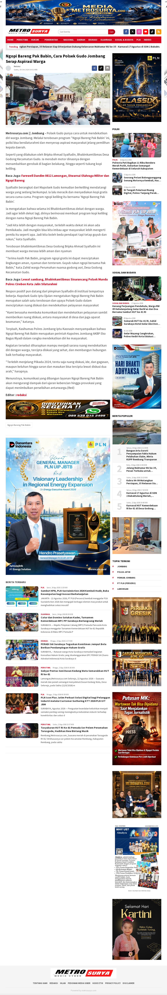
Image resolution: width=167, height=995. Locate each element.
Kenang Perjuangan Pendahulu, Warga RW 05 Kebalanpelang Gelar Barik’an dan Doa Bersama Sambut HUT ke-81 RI (135, 309)
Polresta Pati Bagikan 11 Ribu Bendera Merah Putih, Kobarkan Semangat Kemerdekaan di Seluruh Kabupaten (133, 165)
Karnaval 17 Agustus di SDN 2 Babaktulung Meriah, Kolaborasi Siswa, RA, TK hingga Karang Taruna (141, 494)
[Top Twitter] (132, 31)
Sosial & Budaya (124, 39)
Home (10, 39)
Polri (115, 160)
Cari (112, 31)
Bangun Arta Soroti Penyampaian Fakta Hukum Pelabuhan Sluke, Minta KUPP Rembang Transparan (141, 455)
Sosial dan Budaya (120, 303)
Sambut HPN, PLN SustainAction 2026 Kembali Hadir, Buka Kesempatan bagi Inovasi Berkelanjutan (75, 592)
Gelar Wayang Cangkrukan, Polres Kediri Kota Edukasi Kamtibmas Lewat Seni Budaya (141, 335)
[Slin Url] (101, 68)
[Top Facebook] (126, 31)
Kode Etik (97, 983)
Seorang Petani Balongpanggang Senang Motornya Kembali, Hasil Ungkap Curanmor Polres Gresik (142, 179)
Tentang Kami (40, 983)
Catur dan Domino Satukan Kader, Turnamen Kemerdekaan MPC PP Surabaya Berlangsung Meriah (72, 619)
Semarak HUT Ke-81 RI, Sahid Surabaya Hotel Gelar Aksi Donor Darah (142, 322)
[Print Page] (107, 68)
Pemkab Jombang (126, 577)
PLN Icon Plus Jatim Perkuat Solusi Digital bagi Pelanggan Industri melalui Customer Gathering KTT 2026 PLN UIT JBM (75, 701)
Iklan (63, 983)
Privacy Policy (113, 983)
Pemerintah (51, 39)
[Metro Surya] (29, 31)
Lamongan (122, 589)
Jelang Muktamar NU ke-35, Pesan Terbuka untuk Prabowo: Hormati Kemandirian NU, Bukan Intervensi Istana (141, 469)
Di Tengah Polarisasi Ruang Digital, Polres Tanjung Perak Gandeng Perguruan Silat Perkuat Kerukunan (140, 192)
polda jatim (123, 572)
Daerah (81, 39)
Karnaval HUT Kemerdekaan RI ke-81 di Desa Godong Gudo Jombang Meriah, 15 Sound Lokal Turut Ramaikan (142, 507)
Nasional (68, 39)
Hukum (35, 39)
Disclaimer (128, 983)
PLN (139, 39)
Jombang (122, 566)
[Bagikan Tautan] (94, 68)
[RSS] (158, 31)
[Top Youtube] (145, 31)
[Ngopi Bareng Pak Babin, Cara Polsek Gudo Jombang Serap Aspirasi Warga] (58, 99)
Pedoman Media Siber (79, 983)
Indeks (147, 39)
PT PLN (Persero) (126, 583)
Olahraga (106, 39)
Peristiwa (22, 39)
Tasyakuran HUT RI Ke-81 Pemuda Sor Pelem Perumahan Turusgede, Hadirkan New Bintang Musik (74, 729)
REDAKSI (54, 983)
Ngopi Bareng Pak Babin (19, 425)
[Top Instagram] (139, 31)
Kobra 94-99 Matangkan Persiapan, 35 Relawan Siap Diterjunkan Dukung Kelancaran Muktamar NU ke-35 (142, 482)
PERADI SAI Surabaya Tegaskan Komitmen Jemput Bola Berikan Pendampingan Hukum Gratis (73, 645)
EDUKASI (92, 39)
